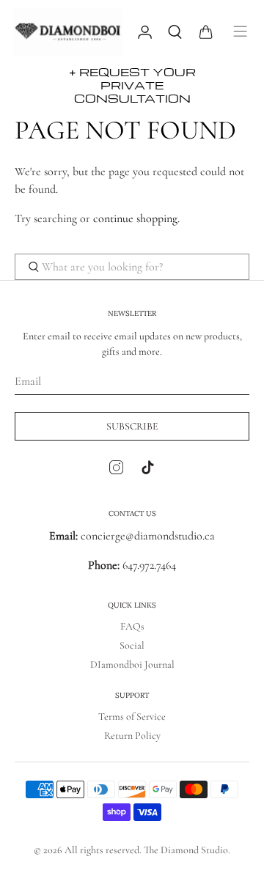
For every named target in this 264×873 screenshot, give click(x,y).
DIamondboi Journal (132, 664)
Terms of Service (132, 716)
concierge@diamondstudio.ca (132, 535)
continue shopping (135, 218)
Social (132, 645)
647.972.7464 (148, 565)
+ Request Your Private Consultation (132, 85)
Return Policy (132, 735)
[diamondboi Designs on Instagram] (116, 470)
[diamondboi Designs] (67, 32)
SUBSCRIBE (132, 426)
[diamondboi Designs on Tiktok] (148, 470)
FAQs (132, 626)
